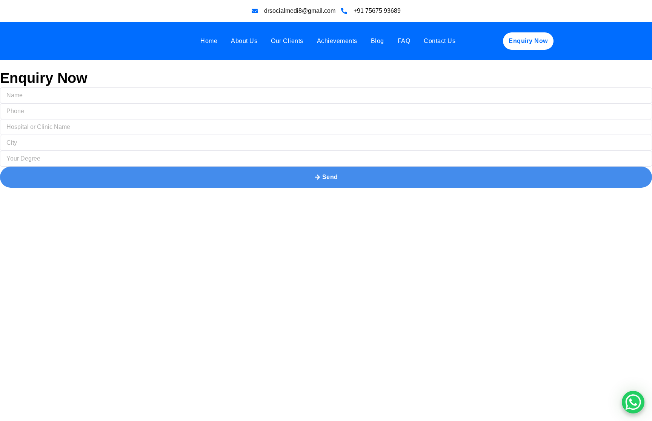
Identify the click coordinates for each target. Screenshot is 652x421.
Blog (377, 41)
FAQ (404, 41)
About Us (244, 41)
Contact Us (439, 41)
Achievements (337, 41)
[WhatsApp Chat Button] (633, 402)
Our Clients (287, 41)
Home (208, 41)
